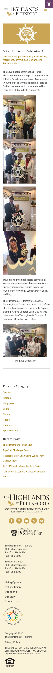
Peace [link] (6, 419)
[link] (49, 4)
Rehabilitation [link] (13, 587)
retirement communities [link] (15, 60)
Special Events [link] (11, 430)
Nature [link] (6, 414)
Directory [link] (10, 596)
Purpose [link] (7, 425)
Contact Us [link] (11, 601)
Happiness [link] (8, 403)
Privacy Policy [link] (12, 642)
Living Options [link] (13, 582)
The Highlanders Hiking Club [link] (17, 444)
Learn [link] (6, 408)
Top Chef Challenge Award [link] (16, 450)
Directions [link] (11, 591)
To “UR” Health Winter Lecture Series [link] (22, 466)
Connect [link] (7, 56)
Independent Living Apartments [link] (30, 56)
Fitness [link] (7, 397)
